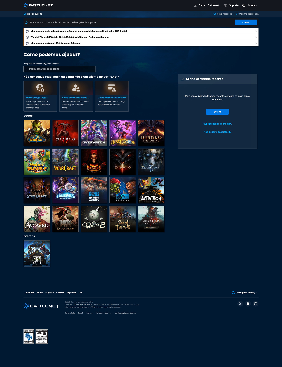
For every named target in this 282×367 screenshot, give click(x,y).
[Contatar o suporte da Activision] (151, 190)
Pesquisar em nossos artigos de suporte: (41, 64)
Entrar (246, 22)
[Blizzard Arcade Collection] (94, 190)
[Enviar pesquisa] (26, 69)
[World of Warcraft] (37, 133)
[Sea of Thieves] (122, 219)
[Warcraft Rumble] (37, 161)
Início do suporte (34, 14)
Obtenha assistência (248, 14)
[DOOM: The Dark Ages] (65, 219)
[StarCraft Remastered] (37, 190)
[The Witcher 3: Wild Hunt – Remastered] (151, 219)
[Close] (256, 31)
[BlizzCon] (37, 253)
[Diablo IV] (65, 133)
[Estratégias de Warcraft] (65, 161)
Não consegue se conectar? (217, 124)
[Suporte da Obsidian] (37, 219)
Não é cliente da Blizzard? (217, 132)
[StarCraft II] (151, 161)
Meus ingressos (224, 14)
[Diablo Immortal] (151, 133)
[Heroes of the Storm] (65, 190)
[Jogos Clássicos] (122, 190)
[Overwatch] (94, 133)
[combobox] (59, 69)
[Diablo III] (122, 161)
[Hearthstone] (122, 133)
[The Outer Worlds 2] (94, 219)
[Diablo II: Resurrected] (94, 161)
